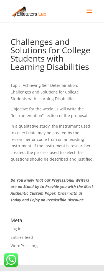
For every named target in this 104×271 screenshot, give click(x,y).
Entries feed (22, 237)
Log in (16, 228)
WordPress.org (24, 245)
